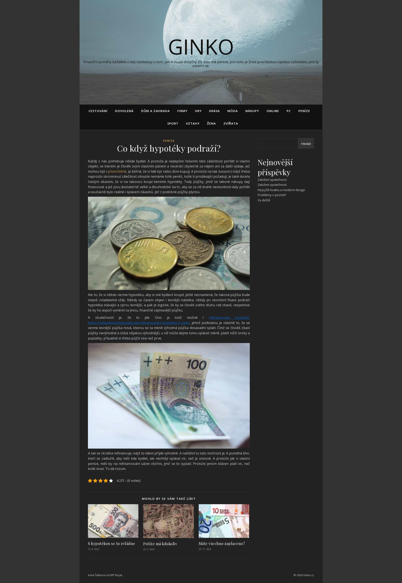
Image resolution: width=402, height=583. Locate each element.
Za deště (264, 200)
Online (273, 111)
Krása (214, 111)
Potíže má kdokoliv (160, 543)
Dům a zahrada (155, 111)
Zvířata (230, 123)
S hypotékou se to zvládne (111, 543)
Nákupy (252, 111)
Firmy (182, 111)
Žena (211, 123)
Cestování (98, 111)
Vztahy (193, 123)
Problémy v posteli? (272, 195)
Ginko (201, 46)
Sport (172, 123)
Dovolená (124, 111)
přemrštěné (116, 171)
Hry (198, 111)
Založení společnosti (272, 179)
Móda (232, 111)
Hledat (306, 144)
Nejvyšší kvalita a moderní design (281, 190)
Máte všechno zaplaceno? (222, 543)
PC (289, 111)
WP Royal (116, 575)
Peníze (304, 111)
